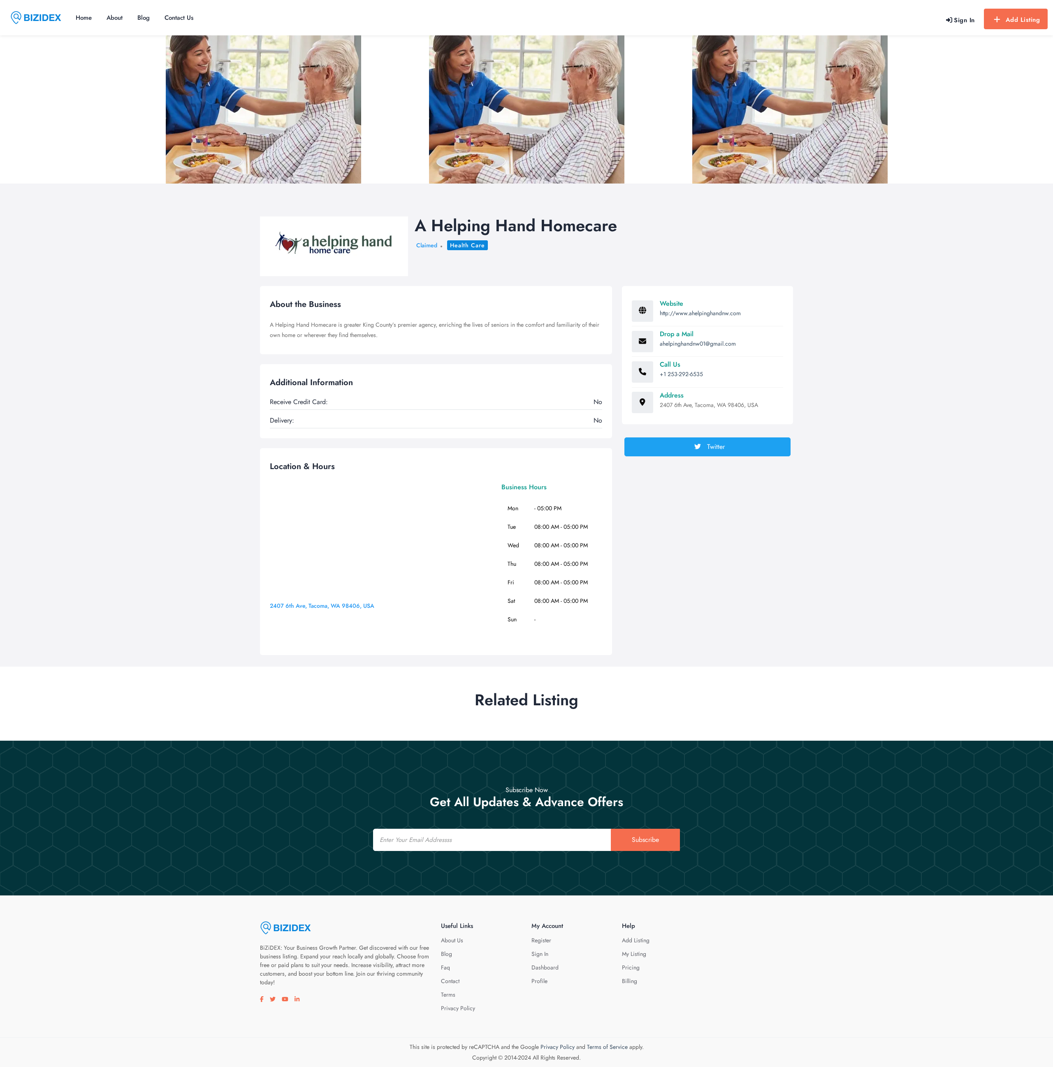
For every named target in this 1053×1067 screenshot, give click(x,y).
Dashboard (545, 967)
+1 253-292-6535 (681, 374)
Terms (448, 994)
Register (541, 940)
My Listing (634, 954)
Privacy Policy (458, 1008)
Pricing (631, 967)
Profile (539, 981)
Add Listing (1023, 19)
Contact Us (179, 17)
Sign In (539, 954)
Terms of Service (607, 1047)
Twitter (715, 446)
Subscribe (645, 839)
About (115, 17)
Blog (143, 17)
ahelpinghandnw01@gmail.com (698, 343)
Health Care (467, 245)
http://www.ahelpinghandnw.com (700, 313)
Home (84, 17)
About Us (452, 940)
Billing (629, 981)
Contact (450, 981)
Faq (445, 967)
